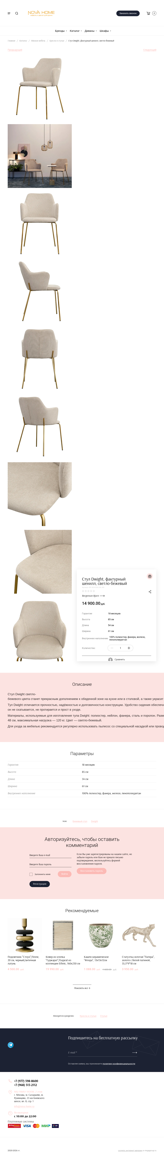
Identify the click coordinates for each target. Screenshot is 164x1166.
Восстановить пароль (91, 871)
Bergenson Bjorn (90, 596)
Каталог (23, 41)
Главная (11, 41)
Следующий (149, 49)
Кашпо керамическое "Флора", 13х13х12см (96, 958)
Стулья (103, 1016)
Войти (64, 874)
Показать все (82, 988)
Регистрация (39, 884)
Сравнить (119, 659)
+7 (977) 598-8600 (26, 1081)
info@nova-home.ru (24, 1106)
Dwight (94, 821)
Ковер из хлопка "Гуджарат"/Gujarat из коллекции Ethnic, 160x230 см (63, 960)
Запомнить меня (42, 874)
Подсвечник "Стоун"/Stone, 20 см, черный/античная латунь (23, 960)
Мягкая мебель (38, 41)
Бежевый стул (80, 821)
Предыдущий (15, 49)
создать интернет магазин (130, 1150)
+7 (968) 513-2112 (25, 1085)
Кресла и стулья (56, 41)
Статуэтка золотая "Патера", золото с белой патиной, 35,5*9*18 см (138, 960)
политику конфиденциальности (119, 1063)
